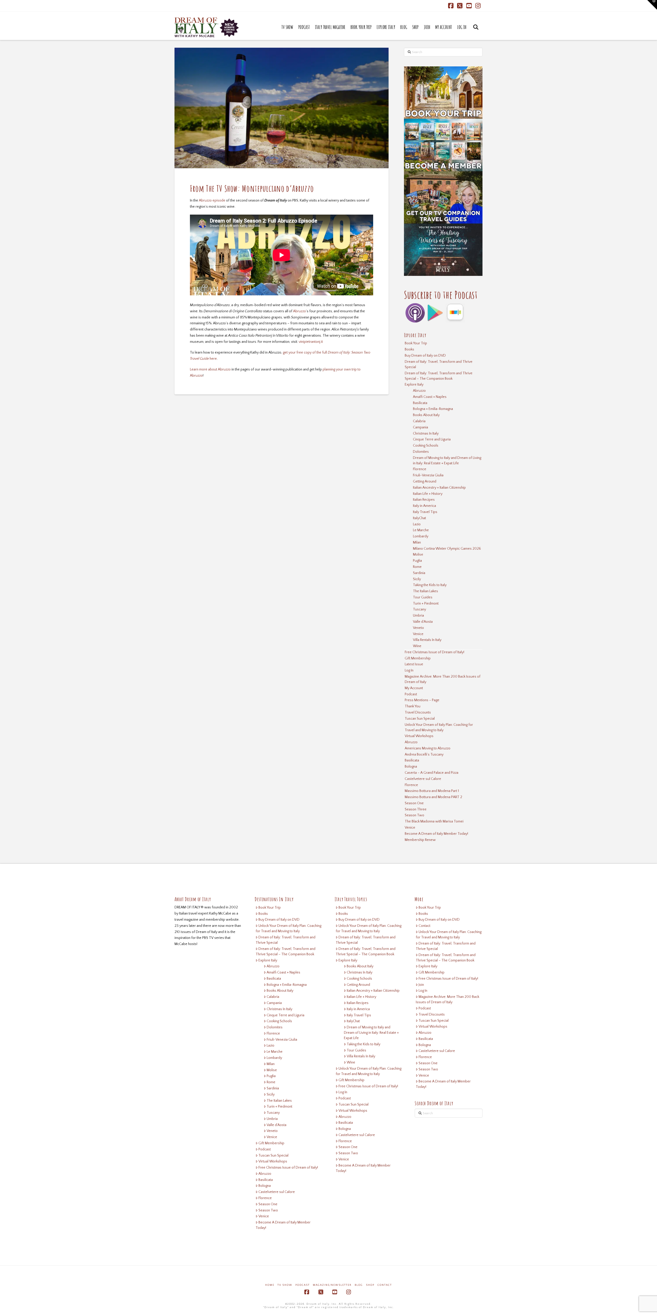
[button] (652, 5)
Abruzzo (299, 311)
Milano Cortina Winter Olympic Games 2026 (447, 549)
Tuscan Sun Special (420, 719)
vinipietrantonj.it (311, 342)
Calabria (419, 421)
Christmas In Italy (426, 433)
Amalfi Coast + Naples (430, 397)
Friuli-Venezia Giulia (428, 475)
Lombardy (420, 536)
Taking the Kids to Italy (430, 585)
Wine (417, 646)
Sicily (417, 579)
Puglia (417, 561)
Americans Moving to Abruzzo (427, 748)
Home (269, 1285)
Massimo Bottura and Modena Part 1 (432, 791)
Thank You (412, 706)
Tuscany (419, 609)
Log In (409, 670)
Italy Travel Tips (425, 512)
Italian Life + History (427, 494)
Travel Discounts (418, 712)
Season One (414, 803)
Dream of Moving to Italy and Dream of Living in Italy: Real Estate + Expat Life (447, 460)
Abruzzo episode (212, 200)
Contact (424, 926)
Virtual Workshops (419, 736)
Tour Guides (422, 597)
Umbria (418, 616)
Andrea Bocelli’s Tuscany (424, 754)
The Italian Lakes (425, 591)
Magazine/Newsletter (332, 1285)
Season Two (414, 815)
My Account (414, 688)
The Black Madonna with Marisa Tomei (434, 821)
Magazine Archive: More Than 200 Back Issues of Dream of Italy (442, 679)
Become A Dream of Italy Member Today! (436, 834)
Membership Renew (420, 840)
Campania (420, 427)
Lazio (417, 524)
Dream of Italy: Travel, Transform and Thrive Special (438, 364)
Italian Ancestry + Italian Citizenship (439, 488)
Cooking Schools (425, 446)
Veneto (418, 628)
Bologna (411, 767)
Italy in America (424, 506)
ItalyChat (419, 518)
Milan (417, 542)
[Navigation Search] (475, 32)
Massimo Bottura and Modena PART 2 (433, 797)
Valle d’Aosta (423, 622)
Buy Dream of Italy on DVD (425, 356)
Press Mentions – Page (422, 700)
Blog (359, 1285)
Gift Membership (418, 658)
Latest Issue (414, 664)
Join (421, 985)
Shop (370, 1285)
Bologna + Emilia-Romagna (433, 409)
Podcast (411, 694)
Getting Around (424, 481)
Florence (419, 469)
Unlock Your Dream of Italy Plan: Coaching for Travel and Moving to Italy (439, 727)
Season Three (416, 809)
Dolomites (421, 452)
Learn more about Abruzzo (210, 369)
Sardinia (419, 573)
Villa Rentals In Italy (427, 640)
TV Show (284, 1285)
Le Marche (421, 530)
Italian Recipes (424, 500)
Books (409, 349)
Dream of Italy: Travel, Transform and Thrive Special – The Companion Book (438, 376)
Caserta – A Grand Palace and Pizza (431, 773)
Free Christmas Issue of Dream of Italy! (434, 652)
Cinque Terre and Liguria (432, 439)
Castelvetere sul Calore (423, 779)
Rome (417, 567)
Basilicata (420, 403)
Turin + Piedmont (426, 603)
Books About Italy (426, 415)
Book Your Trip (416, 343)
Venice (418, 634)
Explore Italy (414, 385)
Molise (418, 555)
